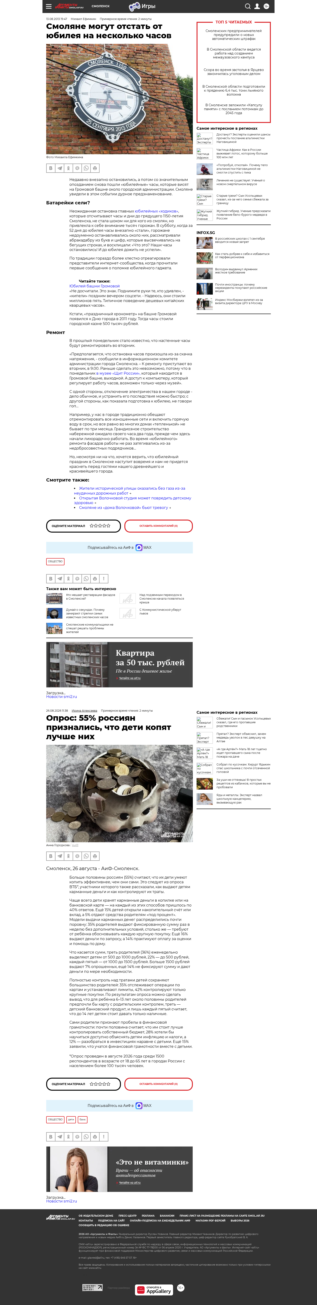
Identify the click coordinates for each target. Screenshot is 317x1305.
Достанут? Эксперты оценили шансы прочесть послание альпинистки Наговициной (243, 138)
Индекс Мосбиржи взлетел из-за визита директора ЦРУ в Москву (239, 301)
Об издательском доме (96, 1215)
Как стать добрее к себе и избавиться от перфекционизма (242, 255)
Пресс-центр (127, 1215)
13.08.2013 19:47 (56, 19)
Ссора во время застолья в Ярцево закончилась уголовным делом (234, 72)
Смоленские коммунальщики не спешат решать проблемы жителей (89, 628)
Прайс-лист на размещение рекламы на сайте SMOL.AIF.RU (222, 1215)
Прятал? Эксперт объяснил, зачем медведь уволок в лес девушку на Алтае (241, 737)
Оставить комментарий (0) (158, 525)
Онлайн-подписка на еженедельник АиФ (160, 1220)
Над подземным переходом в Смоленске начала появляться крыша (161, 598)
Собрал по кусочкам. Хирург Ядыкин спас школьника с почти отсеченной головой (243, 768)
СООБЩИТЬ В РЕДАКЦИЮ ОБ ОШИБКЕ (104, 1225)
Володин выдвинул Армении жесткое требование (236, 271)
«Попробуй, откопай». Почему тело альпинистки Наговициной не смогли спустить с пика (242, 168)
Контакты (86, 1220)
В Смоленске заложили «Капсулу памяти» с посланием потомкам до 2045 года (233, 109)
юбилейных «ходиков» (156, 211)
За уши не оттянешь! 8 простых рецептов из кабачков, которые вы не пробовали (244, 783)
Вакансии (167, 1215)
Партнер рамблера (119, 1287)
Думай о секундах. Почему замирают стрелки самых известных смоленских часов (87, 613)
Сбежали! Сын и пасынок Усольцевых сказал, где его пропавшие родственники (244, 722)
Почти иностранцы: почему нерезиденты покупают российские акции (241, 288)
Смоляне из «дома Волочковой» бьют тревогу (123, 507)
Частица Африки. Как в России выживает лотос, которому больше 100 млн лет (242, 153)
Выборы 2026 (240, 1220)
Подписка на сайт (111, 1220)
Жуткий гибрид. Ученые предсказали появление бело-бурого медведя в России (244, 214)
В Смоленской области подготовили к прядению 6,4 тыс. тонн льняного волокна (233, 90)
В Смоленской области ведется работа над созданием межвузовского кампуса (234, 53)
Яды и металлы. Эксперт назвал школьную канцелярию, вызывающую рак (239, 798)
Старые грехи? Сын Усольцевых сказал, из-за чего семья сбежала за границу (242, 199)
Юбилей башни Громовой (94, 286)
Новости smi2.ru (61, 696)
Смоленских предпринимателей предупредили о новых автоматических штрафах (234, 35)
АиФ (75, 845)
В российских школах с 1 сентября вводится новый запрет (240, 240)
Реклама (148, 1215)
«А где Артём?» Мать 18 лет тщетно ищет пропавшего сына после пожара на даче (242, 752)
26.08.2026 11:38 (57, 710)
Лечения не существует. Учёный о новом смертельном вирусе (241, 182)
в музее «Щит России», (118, 373)
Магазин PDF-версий (210, 1220)
